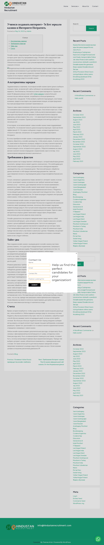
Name (31, 262)
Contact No (33, 273)
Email (31, 268)
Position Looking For (36, 279)
